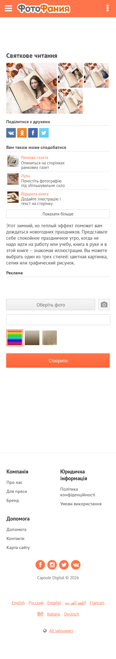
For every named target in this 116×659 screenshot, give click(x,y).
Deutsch (71, 614)
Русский (36, 602)
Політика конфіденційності (77, 491)
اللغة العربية (75, 602)
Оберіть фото (51, 304)
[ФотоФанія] (43, 8)
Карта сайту (18, 547)
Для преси (16, 491)
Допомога (16, 529)
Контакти (15, 538)
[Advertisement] (58, 33)
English (18, 602)
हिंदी (40, 614)
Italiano (53, 614)
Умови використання (81, 503)
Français (97, 602)
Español (54, 602)
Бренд (12, 500)
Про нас (14, 482)
